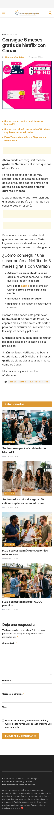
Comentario (9, 643)
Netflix (23, 382)
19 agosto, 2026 (11, 558)
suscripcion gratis (39, 382)
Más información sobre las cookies (18, 784)
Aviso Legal (32, 778)
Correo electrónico (13, 693)
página (25, 285)
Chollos (13, 35)
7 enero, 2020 (36, 57)
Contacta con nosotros (13, 778)
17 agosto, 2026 (11, 610)
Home (5, 35)
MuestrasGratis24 (14, 57)
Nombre (7, 680)
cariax (13, 382)
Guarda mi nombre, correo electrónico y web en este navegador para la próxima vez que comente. (28, 723)
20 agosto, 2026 (11, 507)
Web (4, 707)
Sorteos (9, 442)
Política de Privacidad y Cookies (17, 781)
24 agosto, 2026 (11, 456)
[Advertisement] (27, 3)
